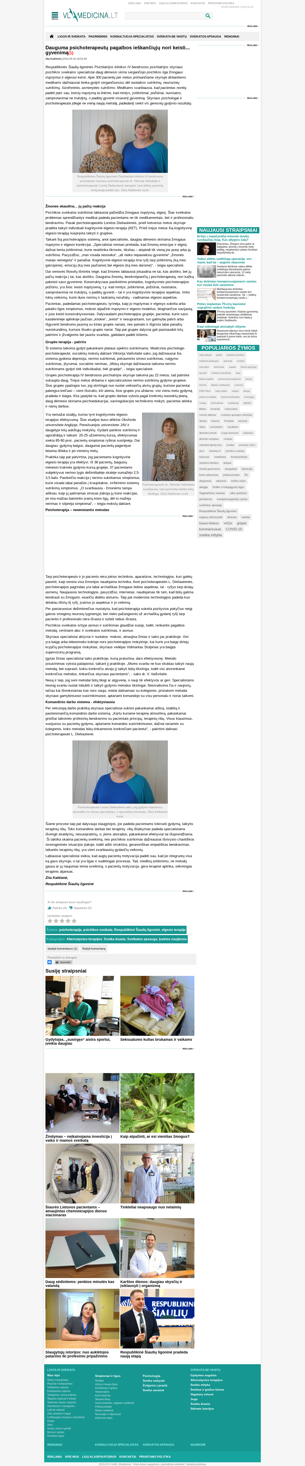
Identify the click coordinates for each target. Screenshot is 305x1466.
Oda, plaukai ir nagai (59, 1413)
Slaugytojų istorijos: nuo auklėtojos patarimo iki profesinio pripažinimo (77, 1354)
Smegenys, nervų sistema (61, 1394)
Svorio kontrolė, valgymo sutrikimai (114, 1403)
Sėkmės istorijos (202, 1408)
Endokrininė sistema (58, 1391)
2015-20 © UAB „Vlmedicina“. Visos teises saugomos (129, 1464)
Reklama (134, 3)
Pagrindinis (98, 36)
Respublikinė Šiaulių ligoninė (137, 930)
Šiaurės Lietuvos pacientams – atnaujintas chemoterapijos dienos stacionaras (76, 1211)
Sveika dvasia (115, 939)
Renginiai (54, 1444)
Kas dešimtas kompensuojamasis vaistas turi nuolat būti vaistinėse (226, 283)
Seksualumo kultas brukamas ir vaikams (156, 1039)
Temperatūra (102, 1391)
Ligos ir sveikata (71, 36)
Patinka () (59, 908)
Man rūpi (53, 1375)
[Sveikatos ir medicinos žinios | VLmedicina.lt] (90, 15)
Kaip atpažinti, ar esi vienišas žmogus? (155, 1136)
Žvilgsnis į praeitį (155, 1385)
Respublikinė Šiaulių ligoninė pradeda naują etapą (154, 1354)
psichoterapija (70, 930)
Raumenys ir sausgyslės (61, 1406)
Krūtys (50, 1421)
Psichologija (151, 1376)
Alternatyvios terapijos (84, 939)
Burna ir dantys (55, 1432)
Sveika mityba (200, 1384)
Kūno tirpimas (103, 1395)
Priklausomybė (103, 1406)
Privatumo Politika (221, 3)
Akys (50, 1424)
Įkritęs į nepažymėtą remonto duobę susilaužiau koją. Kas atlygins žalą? (223, 237)
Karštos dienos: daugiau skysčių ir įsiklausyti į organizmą (151, 1284)
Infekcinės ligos (103, 1417)
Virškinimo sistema (57, 1387)
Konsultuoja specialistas (116, 1444)
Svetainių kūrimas (196, 1464)
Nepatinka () (83, 908)
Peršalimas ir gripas (106, 1388)
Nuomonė (198, 1444)
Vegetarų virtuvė (202, 1394)
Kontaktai (198, 3)
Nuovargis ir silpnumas (108, 1414)
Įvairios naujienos (173, 939)
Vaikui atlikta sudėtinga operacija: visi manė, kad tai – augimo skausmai (224, 260)
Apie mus (150, 3)
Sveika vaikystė (154, 1380)
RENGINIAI (231, 36)
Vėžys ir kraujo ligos (106, 1384)
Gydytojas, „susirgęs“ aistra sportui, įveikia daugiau (77, 1041)
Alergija (99, 1380)
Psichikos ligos (55, 1435)
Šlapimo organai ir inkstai (61, 1398)
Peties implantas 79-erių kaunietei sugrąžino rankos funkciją (221, 305)
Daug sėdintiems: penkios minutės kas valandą (79, 1284)
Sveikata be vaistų (205, 1369)
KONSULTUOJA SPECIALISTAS (132, 36)
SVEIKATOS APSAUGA (205, 36)
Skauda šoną (102, 1399)
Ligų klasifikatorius (173, 3)
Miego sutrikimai (104, 1410)
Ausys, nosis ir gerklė (59, 1428)
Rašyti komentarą (93, 948)
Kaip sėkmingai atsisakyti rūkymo (221, 326)
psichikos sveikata (97, 930)
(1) (70, 53)
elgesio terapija (173, 930)
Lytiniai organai (56, 1409)
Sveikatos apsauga (142, 939)
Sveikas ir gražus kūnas (207, 1389)
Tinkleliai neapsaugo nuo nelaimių (150, 1207)
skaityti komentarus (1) (62, 948)
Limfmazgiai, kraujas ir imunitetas (66, 1417)
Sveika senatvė (153, 1390)
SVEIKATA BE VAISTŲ (172, 36)
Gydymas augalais (203, 1375)
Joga (194, 1399)
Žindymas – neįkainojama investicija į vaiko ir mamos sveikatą (78, 1138)
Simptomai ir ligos (108, 1376)
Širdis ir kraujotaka (57, 1380)
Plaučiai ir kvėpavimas (60, 1383)
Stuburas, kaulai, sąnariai (61, 1402)
